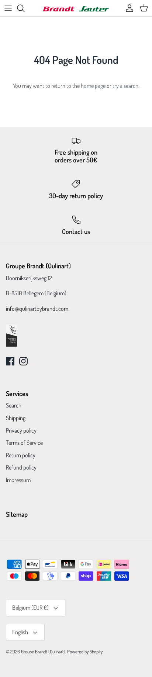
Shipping (15, 418)
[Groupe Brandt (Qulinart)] (76, 8)
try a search (125, 85)
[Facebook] (10, 361)
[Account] (128, 8)
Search (13, 405)
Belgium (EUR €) (30, 607)
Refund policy (21, 467)
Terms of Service (24, 442)
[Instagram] (23, 361)
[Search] (24, 8)
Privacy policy (21, 430)
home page (93, 85)
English (20, 632)
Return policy (20, 455)
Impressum (18, 480)
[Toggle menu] (8, 8)
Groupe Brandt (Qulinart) (43, 651)
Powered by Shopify (85, 651)
